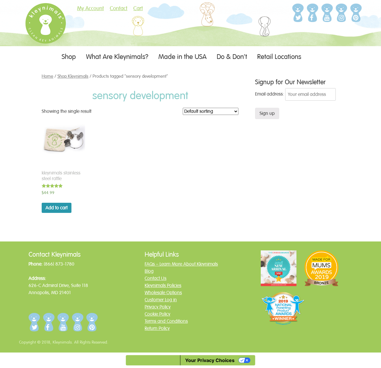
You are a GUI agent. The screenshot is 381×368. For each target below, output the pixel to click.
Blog (149, 271)
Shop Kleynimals (72, 76)
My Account (90, 8)
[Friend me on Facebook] (312, 12)
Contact (118, 8)
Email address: (270, 94)
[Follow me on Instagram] (341, 12)
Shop (69, 56)
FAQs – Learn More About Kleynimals (181, 264)
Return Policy (157, 328)
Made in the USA (182, 56)
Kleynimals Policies (163, 286)
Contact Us (155, 278)
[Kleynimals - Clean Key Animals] (45, 32)
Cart (138, 8)
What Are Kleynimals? (117, 56)
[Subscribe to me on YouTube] (327, 12)
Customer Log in (161, 300)
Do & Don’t (232, 56)
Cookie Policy (157, 314)
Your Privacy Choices (210, 360)
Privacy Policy (158, 307)
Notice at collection (153, 360)
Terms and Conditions (166, 321)
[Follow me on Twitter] (298, 12)
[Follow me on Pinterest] (356, 12)
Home (47, 76)
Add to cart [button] (57, 208)
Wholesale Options (163, 293)
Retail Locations (279, 56)
